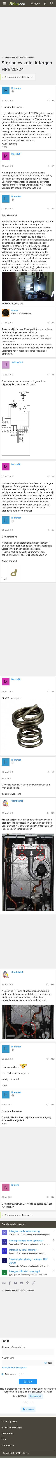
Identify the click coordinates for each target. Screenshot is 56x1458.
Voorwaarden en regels (12, 1427)
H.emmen (16, 88)
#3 (53, 209)
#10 (52, 813)
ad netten (15, 1244)
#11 (52, 984)
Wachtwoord (8, 1358)
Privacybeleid (7, 1433)
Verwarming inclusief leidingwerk (36, 1235)
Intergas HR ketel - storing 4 (24, 1271)
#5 (53, 375)
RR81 (13, 1253)
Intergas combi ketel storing (24, 1231)
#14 (52, 1197)
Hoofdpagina (8, 1445)
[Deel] (48, 100)
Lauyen (14, 1275)
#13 (52, 1104)
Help (4, 1439)
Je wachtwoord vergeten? (14, 1367)
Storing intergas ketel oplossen (26, 1240)
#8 (53, 691)
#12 (52, 1059)
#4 (53, 323)
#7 (53, 530)
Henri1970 (15, 1235)
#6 (53, 476)
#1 (53, 100)
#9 (53, 772)
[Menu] (4, 3)
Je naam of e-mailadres (13, 1347)
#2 (53, 166)
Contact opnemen (10, 1421)
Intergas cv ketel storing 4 (23, 1249)
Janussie (15, 1266)
